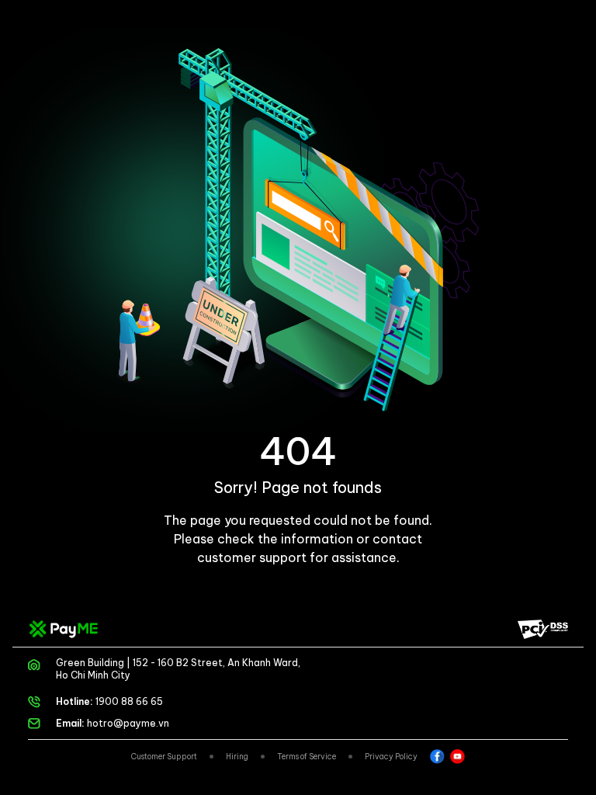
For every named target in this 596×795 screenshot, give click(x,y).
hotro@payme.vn (128, 723)
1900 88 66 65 (129, 701)
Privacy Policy (391, 757)
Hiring (237, 757)
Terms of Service (306, 757)
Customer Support (164, 757)
